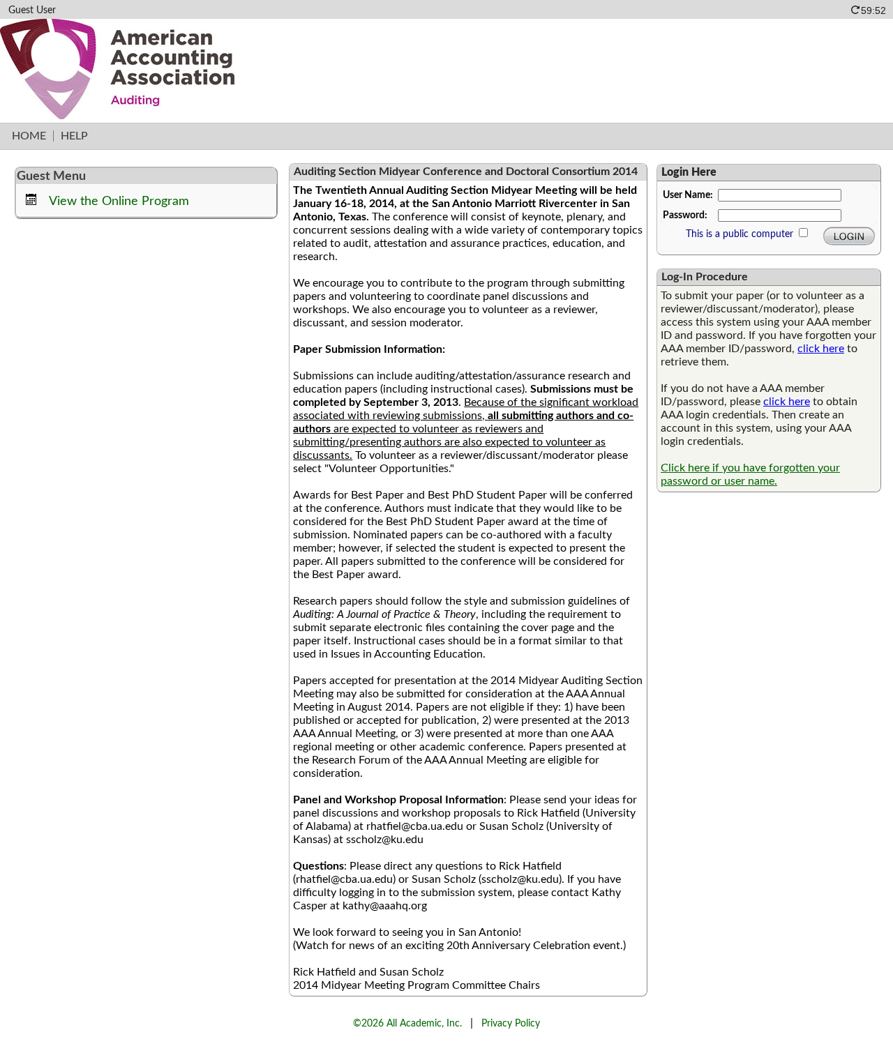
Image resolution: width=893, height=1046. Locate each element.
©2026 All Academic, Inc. (407, 1023)
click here (820, 348)
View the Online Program (119, 201)
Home (29, 136)
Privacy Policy (510, 1023)
